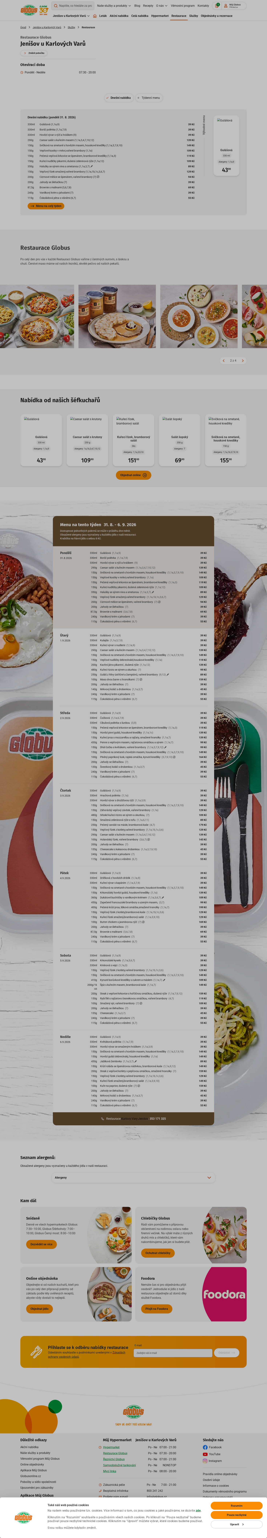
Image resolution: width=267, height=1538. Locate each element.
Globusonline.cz (30, 1476)
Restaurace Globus (115, 1453)
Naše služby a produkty (112, 5)
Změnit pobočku (36, 53)
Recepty (148, 5)
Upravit (234, 1524)
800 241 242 (155, 1491)
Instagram (215, 1461)
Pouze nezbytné (236, 1515)
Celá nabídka (139, 16)
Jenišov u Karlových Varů (69, 16)
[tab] (119, 98)
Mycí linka (109, 1471)
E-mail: (138, 1345)
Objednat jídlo (39, 1309)
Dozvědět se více (41, 1244)
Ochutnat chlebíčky (157, 1253)
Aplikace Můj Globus (33, 1470)
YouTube (214, 1454)
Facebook (215, 1447)
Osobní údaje (211, 1480)
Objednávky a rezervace (216, 16)
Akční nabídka (119, 16)
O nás (160, 5)
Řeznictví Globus (114, 1459)
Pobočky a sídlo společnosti (38, 1482)
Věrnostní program (183, 5)
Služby (193, 16)
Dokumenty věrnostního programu (225, 1491)
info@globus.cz (157, 1496)
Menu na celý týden (48, 206)
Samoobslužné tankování (119, 1465)
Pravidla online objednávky (220, 1474)
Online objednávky (32, 1464)
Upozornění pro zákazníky (36, 1487)
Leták (103, 16)
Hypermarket (160, 16)
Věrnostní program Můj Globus (40, 1458)
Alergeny (61, 1177)
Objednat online (130, 475)
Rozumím (237, 1505)
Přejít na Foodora (156, 1309)
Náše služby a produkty (35, 1453)
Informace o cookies (216, 1485)
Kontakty (203, 5)
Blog (137, 5)
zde (198, 1510)
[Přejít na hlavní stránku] (29, 10)
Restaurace (178, 16)
